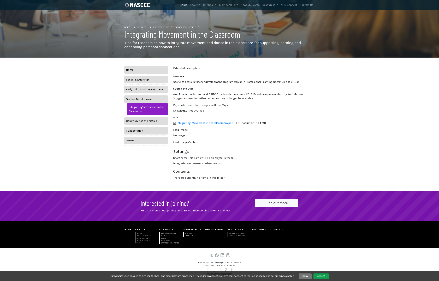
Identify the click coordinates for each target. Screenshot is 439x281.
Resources (269, 5)
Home (183, 5)
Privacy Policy (209, 265)
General (130, 140)
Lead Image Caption (185, 142)
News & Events (250, 5)
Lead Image (180, 129)
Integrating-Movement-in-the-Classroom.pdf (205, 123)
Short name (204, 158)
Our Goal (208, 5)
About (194, 5)
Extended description (186, 68)
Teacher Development (185, 27)
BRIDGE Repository (159, 27)
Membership (227, 5)
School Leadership (137, 79)
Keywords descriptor (201, 105)
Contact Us (306, 5)
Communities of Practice (141, 121)
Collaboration (134, 130)
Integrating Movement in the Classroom (146, 109)
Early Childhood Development (144, 89)
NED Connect (289, 5)
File (175, 117)
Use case (178, 76)
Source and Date (183, 88)
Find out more (276, 203)
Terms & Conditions (226, 265)
